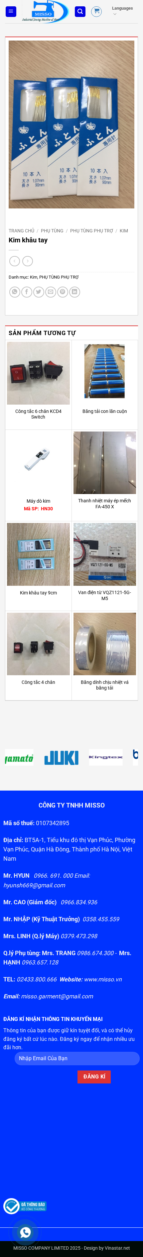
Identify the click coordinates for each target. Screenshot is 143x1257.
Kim (124, 230)
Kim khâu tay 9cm (38, 592)
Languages (122, 8)
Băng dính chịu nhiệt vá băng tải (105, 685)
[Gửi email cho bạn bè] (50, 292)
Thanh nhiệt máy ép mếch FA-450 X (104, 503)
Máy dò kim (38, 501)
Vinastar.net (117, 1248)
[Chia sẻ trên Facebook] (26, 292)
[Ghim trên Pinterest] (62, 292)
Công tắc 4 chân (38, 682)
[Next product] (14, 261)
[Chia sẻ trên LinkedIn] (74, 292)
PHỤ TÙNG (52, 230)
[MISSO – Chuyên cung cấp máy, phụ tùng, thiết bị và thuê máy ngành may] (46, 11)
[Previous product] (27, 261)
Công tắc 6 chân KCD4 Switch (38, 414)
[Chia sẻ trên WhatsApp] (14, 292)
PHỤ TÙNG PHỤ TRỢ (91, 230)
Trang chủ (21, 230)
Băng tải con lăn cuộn (104, 411)
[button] (11, 11)
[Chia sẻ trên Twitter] (38, 292)
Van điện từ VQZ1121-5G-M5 (104, 595)
